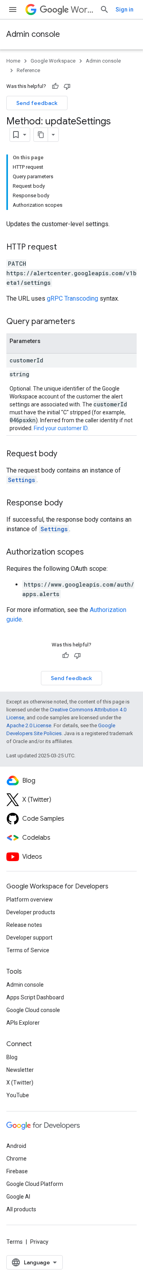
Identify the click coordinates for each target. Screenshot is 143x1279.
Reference (28, 70)
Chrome (16, 1158)
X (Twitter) (19, 1082)
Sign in (124, 9)
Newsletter (20, 1070)
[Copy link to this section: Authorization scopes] (92, 552)
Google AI (18, 1196)
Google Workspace (53, 61)
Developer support (29, 937)
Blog (11, 1057)
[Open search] (104, 9)
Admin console (33, 34)
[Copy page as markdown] (41, 134)
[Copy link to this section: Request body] (65, 454)
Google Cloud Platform (34, 1184)
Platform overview (29, 899)
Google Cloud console (33, 1010)
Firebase (17, 1171)
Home (13, 61)
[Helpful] (55, 86)
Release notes (24, 925)
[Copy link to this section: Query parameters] (83, 322)
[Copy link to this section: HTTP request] (65, 247)
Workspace (82, 9)
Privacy (39, 1242)
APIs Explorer (23, 1023)
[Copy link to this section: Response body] (71, 503)
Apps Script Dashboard (35, 997)
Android (16, 1146)
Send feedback (37, 103)
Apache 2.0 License (28, 725)
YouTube (17, 1095)
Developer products (30, 912)
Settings (21, 480)
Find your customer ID (60, 428)
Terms (14, 1242)
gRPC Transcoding (72, 298)
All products (21, 1209)
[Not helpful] (67, 86)
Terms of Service (27, 950)
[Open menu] (13, 9)
